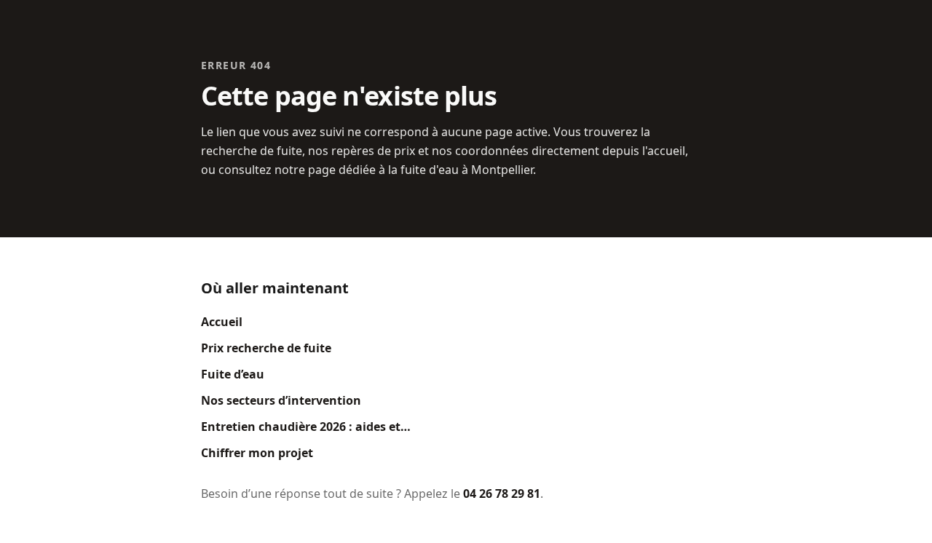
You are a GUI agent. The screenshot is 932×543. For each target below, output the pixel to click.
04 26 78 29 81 (501, 493)
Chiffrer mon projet (257, 453)
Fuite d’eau (232, 374)
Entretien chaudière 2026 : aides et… (306, 427)
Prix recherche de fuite (266, 348)
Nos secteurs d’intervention (281, 400)
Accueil (221, 322)
